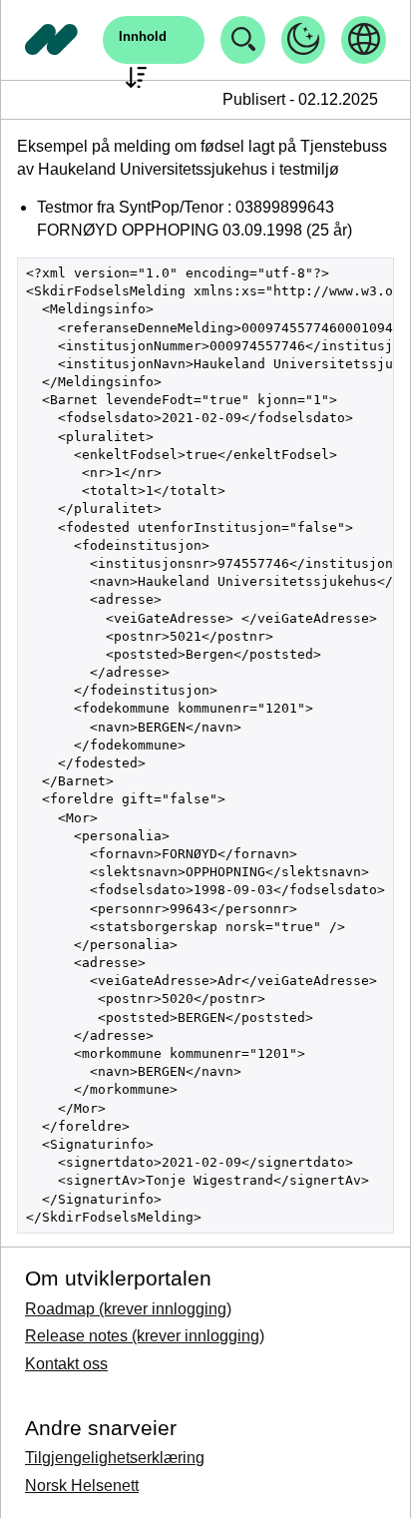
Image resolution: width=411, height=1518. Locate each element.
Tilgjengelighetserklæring (115, 1457)
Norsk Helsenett (82, 1485)
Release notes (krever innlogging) (144, 1335)
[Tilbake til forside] (52, 40)
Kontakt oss (66, 1363)
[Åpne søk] (242, 40)
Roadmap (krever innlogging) (128, 1308)
